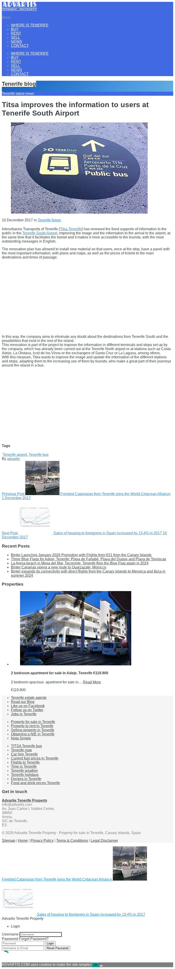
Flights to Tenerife (25, 762)
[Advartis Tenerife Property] (19, 10)
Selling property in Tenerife (32, 730)
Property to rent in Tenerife (32, 726)
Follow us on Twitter (27, 710)
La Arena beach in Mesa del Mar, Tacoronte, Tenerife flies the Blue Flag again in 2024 (80, 563)
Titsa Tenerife (71, 229)
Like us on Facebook (28, 706)
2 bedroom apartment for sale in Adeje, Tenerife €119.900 (59, 673)
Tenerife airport (15, 455)
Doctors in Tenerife (26, 779)
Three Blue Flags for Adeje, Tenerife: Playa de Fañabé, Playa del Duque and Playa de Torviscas (88, 559)
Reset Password (57, 948)
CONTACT (20, 46)
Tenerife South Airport (39, 233)
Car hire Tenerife (24, 754)
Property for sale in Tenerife (33, 722)
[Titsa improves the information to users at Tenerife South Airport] (79, 212)
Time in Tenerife (24, 766)
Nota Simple (21, 738)
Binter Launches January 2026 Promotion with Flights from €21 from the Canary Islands (81, 555)
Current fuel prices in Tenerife (34, 758)
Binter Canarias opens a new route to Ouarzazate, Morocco (58, 567)
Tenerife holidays (25, 775)
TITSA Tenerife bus (26, 746)
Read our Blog (22, 702)
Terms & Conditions (72, 840)
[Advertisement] (87, 295)
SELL (15, 37)
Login (50, 943)
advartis (13, 459)
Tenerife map (21, 750)
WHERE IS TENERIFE (30, 25)
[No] (101, 965)
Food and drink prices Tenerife (35, 783)
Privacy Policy (42, 840)
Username (10, 934)
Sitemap (8, 840)
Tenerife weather (24, 771)
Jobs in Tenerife (23, 714)
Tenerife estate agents (28, 698)
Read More (92, 682)
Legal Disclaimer (104, 840)
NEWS (16, 42)
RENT (16, 33)
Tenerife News (49, 220)
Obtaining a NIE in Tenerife (32, 734)
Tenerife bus (39, 455)
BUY (15, 29)
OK (95, 964)
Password (10, 939)
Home (23, 840)
